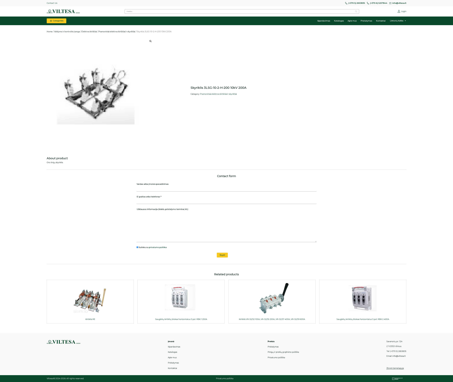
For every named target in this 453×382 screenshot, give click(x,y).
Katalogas (339, 21)
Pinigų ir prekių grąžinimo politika (283, 352)
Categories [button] (57, 21)
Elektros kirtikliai (89, 31)
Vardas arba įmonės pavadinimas (153, 184)
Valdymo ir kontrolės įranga (67, 31)
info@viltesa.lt (399, 3)
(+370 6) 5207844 (378, 3)
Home (49, 31)
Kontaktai (381, 21)
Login (403, 11)
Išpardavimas (323, 21)
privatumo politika (158, 247)
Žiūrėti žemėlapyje (395, 368)
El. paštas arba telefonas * (149, 197)
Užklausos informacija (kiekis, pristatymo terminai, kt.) (162, 209)
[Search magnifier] (356, 11)
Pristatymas (366, 21)
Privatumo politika (276, 357)
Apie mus (352, 21)
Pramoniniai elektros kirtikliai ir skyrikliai (116, 31)
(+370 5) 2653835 (356, 3)
